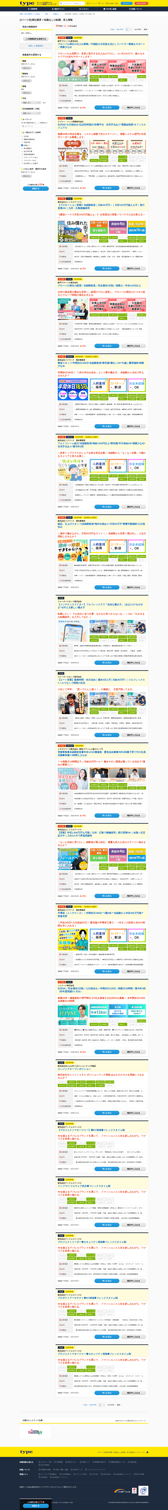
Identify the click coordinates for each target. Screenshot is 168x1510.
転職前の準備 (46, 1470)
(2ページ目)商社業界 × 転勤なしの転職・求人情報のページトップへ (122, 1452)
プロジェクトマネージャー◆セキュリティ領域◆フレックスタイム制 (94, 1354)
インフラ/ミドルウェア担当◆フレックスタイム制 (84, 1186)
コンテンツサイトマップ (96, 1470)
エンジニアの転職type (49, 1474)
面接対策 (133, 1462)
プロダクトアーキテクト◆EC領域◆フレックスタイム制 (88, 1298)
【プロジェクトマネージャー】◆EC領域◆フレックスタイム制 (91, 1130)
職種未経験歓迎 (29, 139)
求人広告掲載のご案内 (66, 1502)
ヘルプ (102, 3)
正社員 (26, 136)
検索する (36, 188)
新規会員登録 (141, 3)
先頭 (112, 29)
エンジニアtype (81, 1474)
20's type (95, 1474)
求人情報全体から (29, 123)
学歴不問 (27, 142)
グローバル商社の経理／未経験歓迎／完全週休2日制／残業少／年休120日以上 (99, 285)
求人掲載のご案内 (113, 3)
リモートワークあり (31, 157)
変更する (26, 68)
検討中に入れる (133, 107)
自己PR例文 (45, 1465)
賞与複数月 (28, 148)
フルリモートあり (30, 160)
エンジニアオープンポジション (74, 1069)
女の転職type (66, 1474)
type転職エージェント (123, 1474)
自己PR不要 (28, 151)
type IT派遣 (140, 1474)
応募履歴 (59, 1462)
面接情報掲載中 (29, 154)
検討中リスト (72, 1462)
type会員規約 (54, 1502)
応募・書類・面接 (62, 1470)
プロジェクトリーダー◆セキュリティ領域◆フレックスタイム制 (92, 1242)
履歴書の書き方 (100, 1462)
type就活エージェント (60, 1477)
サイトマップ (93, 3)
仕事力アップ (78, 1470)
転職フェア (86, 1462)
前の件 (120, 29)
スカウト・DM (46, 1462)
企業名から (44, 123)
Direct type (107, 1474)
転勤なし (27, 145)
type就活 (44, 1477)
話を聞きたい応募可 (31, 163)
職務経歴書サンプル (118, 1462)
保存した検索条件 (35, 46)
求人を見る (107, 107)
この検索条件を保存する (36, 39)
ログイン (127, 3)
